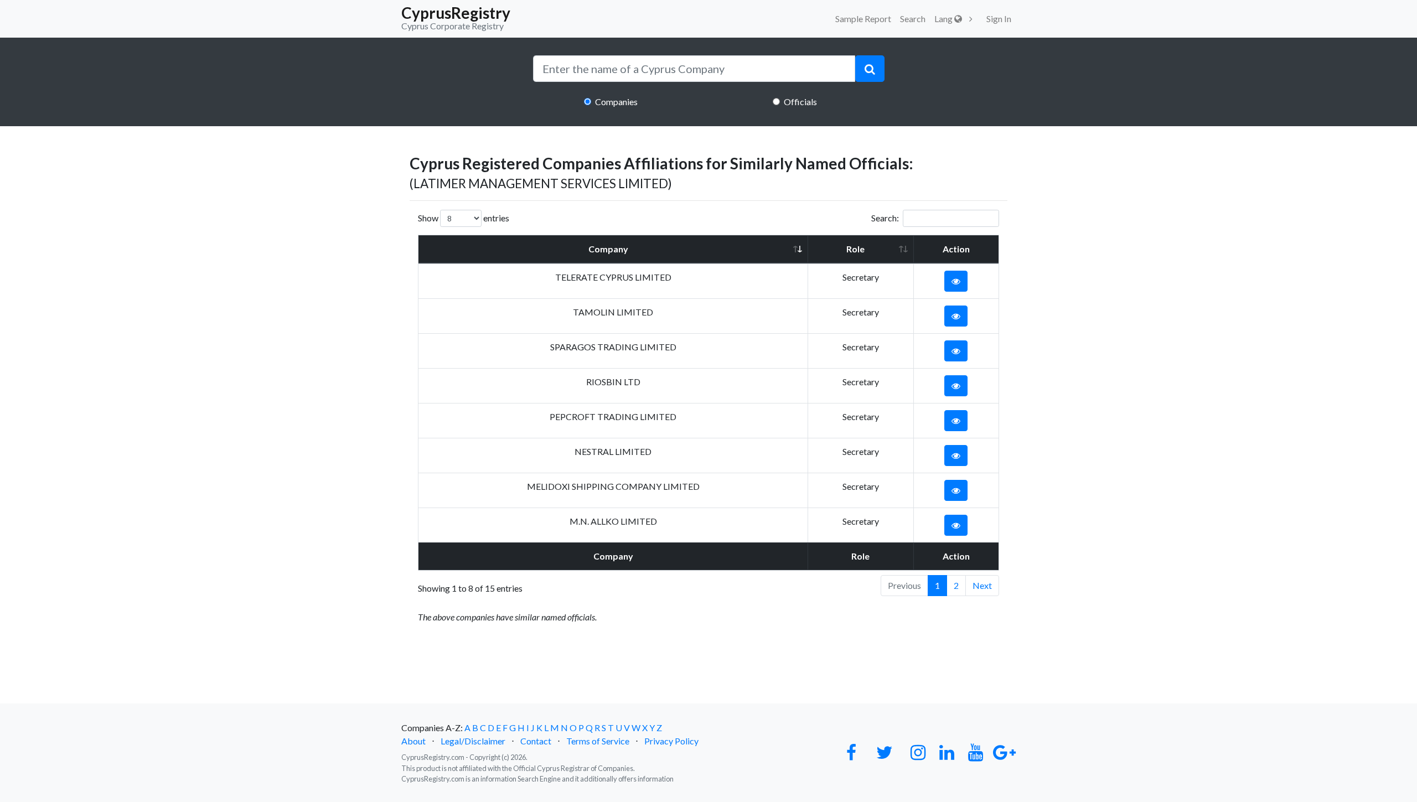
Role (855, 249)
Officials (800, 101)
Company (608, 249)
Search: (885, 218)
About (413, 741)
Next (982, 585)
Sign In (998, 18)
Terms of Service (597, 741)
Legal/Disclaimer (473, 741)
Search (912, 18)
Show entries (463, 218)
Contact (535, 741)
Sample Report (863, 18)
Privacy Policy (671, 741)
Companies (616, 101)
